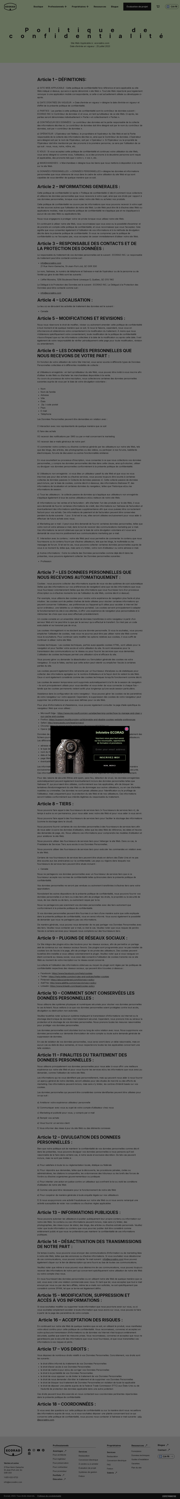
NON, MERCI (110, 766)
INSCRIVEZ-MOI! (110, 757)
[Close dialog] (126, 728)
